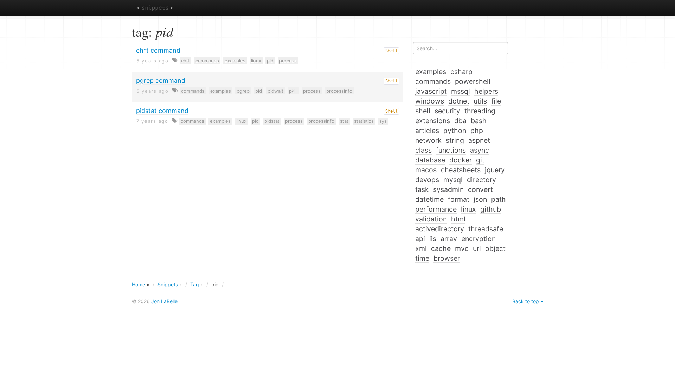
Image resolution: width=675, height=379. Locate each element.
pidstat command (162, 110)
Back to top (525, 301)
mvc (462, 248)
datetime (429, 199)
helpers (486, 91)
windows (429, 101)
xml (421, 248)
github (490, 209)
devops (427, 179)
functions (451, 150)
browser (446, 258)
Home (138, 284)
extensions (432, 121)
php (476, 130)
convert (480, 189)
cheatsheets (461, 170)
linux (256, 61)
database (430, 160)
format (458, 199)
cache (441, 248)
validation (431, 219)
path (498, 199)
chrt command (158, 50)
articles (427, 130)
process (288, 61)
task (422, 189)
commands (207, 61)
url (477, 248)
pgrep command (160, 80)
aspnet (479, 140)
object (495, 248)
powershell (472, 81)
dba (460, 121)
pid (270, 61)
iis (432, 238)
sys (383, 121)
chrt (185, 61)
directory (481, 179)
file (496, 101)
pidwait (275, 91)
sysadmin (448, 189)
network (428, 140)
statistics (364, 121)
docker (460, 160)
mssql (460, 91)
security (447, 111)
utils (480, 101)
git (480, 160)
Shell (391, 50)
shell (422, 111)
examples (235, 61)
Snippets (168, 284)
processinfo (339, 91)
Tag (194, 284)
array (449, 238)
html (458, 219)
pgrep (243, 91)
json (480, 199)
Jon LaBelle (164, 301)
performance (436, 209)
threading (479, 111)
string (455, 140)
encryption (478, 238)
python (454, 130)
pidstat (271, 121)
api (420, 238)
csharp (461, 71)
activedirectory (439, 229)
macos (426, 170)
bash (479, 121)
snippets (155, 7)
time (422, 258)
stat (344, 121)
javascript (431, 91)
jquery (495, 170)
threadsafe (485, 229)
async (479, 150)
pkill (293, 91)
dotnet (458, 101)
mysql (453, 179)
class (423, 150)
